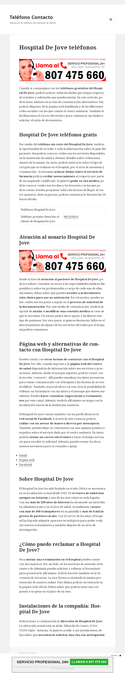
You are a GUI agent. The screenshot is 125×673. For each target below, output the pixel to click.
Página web (27, 460)
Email (23, 455)
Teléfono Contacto (31, 17)
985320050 (71, 216)
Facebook (25, 464)
